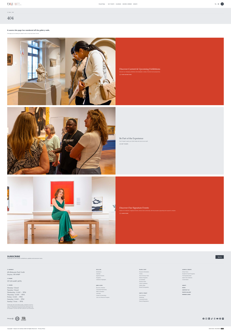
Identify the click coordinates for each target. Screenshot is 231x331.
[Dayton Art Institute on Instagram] (206, 319)
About (184, 285)
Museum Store (142, 281)
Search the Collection (187, 277)
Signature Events (100, 275)
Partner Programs (143, 277)
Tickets (141, 273)
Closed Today (102, 4)
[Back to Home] (7, 12)
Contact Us (185, 290)
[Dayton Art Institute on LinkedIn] (209, 319)
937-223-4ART (19, 308)
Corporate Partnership (101, 289)
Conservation (185, 279)
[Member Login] (218, 4)
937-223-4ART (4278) (14, 281)
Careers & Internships (101, 295)
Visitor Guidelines (143, 283)
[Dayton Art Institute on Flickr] (223, 319)
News (184, 287)
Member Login (186, 294)
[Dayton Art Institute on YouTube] (217, 318)
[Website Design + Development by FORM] (216, 328)
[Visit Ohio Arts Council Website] (10, 318)
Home (10, 12)
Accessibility (142, 279)
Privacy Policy (41, 328)
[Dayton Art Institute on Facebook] (203, 319)
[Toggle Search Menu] (215, 4)
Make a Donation (100, 291)
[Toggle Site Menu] (222, 4)
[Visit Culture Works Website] (17, 318)
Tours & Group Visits (144, 275)
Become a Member (127, 4)
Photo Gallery (186, 292)
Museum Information (144, 271)
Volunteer (98, 293)
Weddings (141, 297)
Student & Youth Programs (188, 273)
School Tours (185, 271)
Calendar (118, 4)
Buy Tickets (111, 4)
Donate (135, 4)
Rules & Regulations (144, 301)
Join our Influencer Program (102, 297)
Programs (98, 277)
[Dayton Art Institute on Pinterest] (220, 319)
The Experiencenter (186, 275)
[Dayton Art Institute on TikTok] (212, 319)
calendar (11, 308)
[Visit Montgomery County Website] (23, 318)
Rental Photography (144, 287)
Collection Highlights (101, 279)
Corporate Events (143, 299)
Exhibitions (98, 271)
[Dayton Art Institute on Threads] (214, 319)
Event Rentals (142, 295)
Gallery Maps (142, 285)
